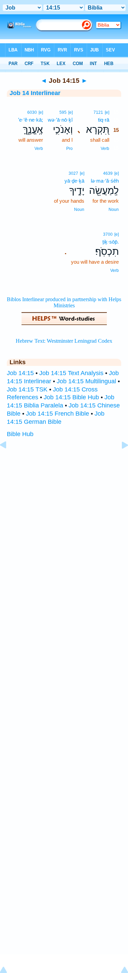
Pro (69, 148)
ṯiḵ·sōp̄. (110, 242)
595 (63, 112)
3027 (73, 173)
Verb (105, 148)
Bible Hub (20, 434)
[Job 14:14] (8, 460)
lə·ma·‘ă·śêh (105, 181)
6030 (32, 112)
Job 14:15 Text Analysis (71, 373)
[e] (107, 112)
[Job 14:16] (119, 460)
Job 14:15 (20, 373)
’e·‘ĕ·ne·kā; (30, 120)
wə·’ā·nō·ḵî (60, 120)
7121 (98, 112)
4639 (108, 173)
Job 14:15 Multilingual (86, 381)
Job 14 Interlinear (35, 93)
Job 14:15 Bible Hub (71, 397)
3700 (108, 234)
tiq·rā (103, 120)
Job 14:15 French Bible (57, 413)
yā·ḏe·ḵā (74, 181)
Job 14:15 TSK (27, 389)
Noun (114, 209)
